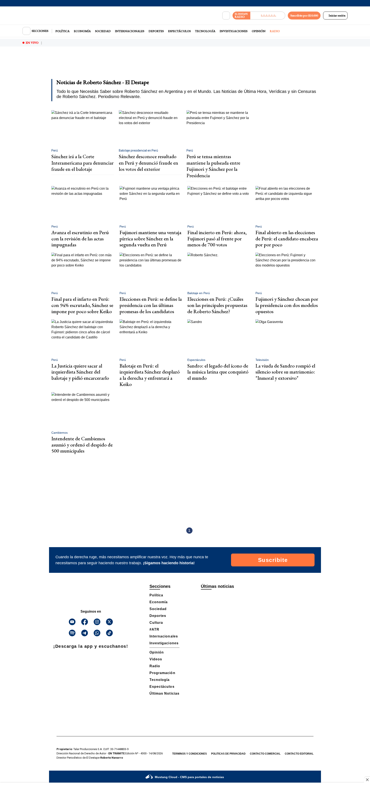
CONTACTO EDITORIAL (299, 753)
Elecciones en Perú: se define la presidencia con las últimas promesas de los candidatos (150, 305)
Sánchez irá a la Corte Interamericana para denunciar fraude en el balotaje (82, 162)
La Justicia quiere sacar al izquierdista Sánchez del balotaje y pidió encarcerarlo (80, 371)
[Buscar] (226, 16)
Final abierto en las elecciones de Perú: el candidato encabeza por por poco (286, 238)
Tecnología (205, 31)
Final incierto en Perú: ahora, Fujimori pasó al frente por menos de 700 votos (217, 238)
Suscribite (273, 560)
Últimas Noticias (164, 693)
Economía (82, 31)
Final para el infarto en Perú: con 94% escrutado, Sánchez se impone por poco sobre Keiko (82, 305)
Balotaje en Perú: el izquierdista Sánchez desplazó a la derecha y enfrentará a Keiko (149, 374)
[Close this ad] (367, 780)
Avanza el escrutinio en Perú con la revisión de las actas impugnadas (80, 238)
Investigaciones (234, 31)
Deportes (156, 31)
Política (62, 31)
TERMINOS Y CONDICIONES (189, 753)
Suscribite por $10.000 (304, 15)
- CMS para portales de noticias (189, 777)
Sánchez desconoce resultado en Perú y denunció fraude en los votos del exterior (148, 162)
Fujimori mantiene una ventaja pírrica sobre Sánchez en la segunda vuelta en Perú (150, 238)
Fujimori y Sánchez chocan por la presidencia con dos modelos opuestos (286, 305)
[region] (185, 65)
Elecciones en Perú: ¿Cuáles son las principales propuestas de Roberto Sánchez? (217, 305)
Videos (155, 659)
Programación (162, 673)
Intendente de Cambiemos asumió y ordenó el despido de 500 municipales (82, 444)
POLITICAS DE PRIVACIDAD (228, 753)
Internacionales (129, 31)
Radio (275, 31)
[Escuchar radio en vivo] (267, 15)
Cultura (156, 622)
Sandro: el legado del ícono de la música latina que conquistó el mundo (217, 371)
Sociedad (103, 31)
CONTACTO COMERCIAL (265, 753)
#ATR (154, 629)
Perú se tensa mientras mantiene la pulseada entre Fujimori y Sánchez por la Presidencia (213, 166)
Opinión (259, 31)
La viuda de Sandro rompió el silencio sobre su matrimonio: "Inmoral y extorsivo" (285, 371)
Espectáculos (179, 31)
